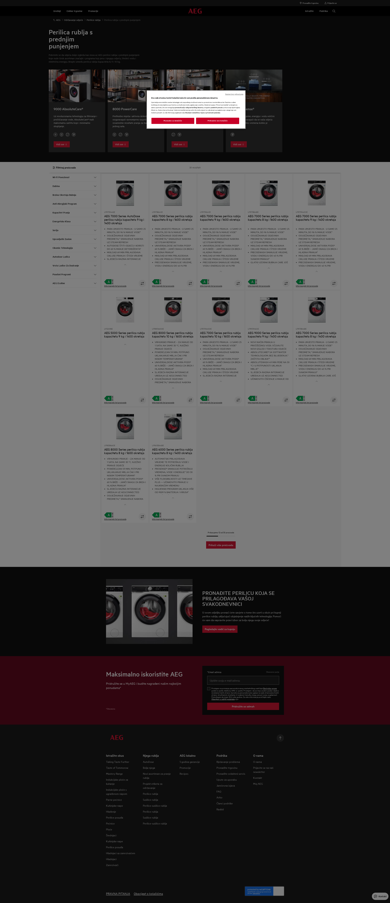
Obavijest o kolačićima (192, 112)
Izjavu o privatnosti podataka (210, 112)
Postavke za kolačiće (173, 121)
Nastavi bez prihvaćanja (234, 94)
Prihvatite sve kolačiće (217, 121)
